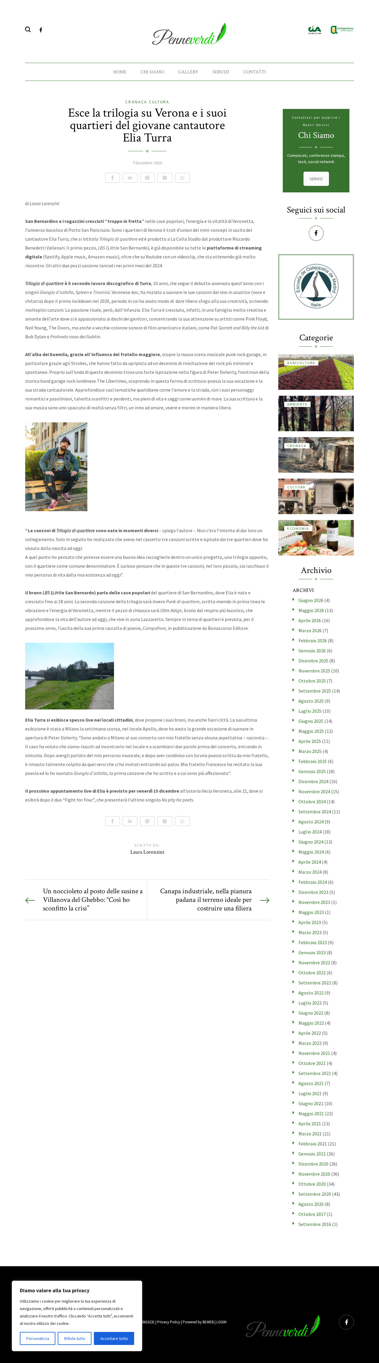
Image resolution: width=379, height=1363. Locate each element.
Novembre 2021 (314, 1053)
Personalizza (37, 1338)
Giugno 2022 (310, 1013)
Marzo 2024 (310, 872)
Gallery (188, 72)
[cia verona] (315, 29)
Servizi (221, 72)
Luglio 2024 (310, 832)
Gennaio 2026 (312, 651)
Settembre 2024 (314, 812)
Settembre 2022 (314, 983)
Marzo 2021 (310, 1134)
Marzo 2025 (310, 751)
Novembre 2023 (314, 902)
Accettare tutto (114, 1338)
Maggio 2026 (311, 610)
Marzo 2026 (310, 630)
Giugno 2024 (310, 842)
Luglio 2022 (310, 1003)
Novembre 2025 (314, 671)
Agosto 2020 (311, 1204)
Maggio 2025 (311, 731)
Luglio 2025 (310, 711)
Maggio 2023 (311, 912)
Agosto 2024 (311, 822)
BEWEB (208, 1322)
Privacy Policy (168, 1322)
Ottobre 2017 (312, 1214)
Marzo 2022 (310, 1043)
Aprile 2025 (309, 741)
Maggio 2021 (311, 1113)
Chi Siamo (152, 72)
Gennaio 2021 (312, 1154)
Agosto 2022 (311, 993)
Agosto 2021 (311, 1083)
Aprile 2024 (309, 862)
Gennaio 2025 (312, 771)
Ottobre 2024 (312, 801)
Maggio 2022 (311, 1023)
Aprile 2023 (309, 922)
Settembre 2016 (314, 1224)
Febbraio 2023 (312, 942)
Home (119, 72)
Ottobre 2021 (312, 1063)
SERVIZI (316, 178)
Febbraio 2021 (312, 1144)
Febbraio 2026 (312, 640)
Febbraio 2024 (312, 882)
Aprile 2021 (309, 1124)
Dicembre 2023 (313, 892)
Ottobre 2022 (312, 973)
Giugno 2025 (310, 721)
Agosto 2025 (311, 701)
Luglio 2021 (310, 1093)
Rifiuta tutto (74, 1338)
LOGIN (221, 1322)
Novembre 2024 (314, 791)
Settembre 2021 (314, 1073)
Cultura (159, 101)
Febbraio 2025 (312, 761)
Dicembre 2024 (313, 781)
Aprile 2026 (309, 620)
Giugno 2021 (310, 1103)
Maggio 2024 (311, 852)
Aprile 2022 (309, 1033)
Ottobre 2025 (312, 681)
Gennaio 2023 (312, 952)
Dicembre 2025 (313, 661)
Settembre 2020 (314, 1194)
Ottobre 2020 (312, 1184)
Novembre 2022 (314, 962)
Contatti (254, 72)
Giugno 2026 (310, 600)
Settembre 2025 (314, 691)
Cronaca (137, 101)
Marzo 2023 (310, 932)
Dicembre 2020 (313, 1164)
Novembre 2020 (314, 1174)
